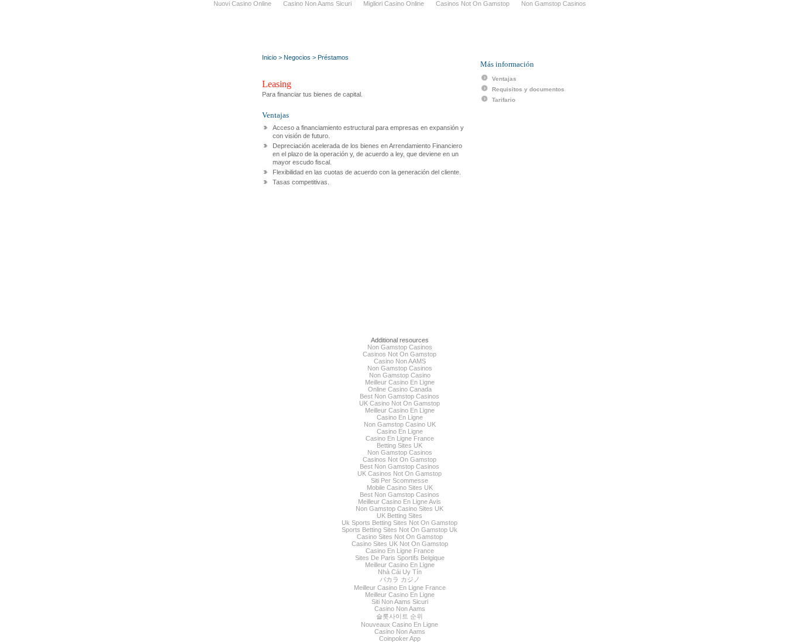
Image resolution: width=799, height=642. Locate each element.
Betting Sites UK (399, 445)
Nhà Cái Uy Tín (400, 571)
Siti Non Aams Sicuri (399, 601)
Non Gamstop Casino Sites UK (399, 508)
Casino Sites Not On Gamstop (400, 536)
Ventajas (504, 78)
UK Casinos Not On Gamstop (399, 473)
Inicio (269, 57)
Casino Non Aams (399, 608)
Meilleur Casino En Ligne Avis (399, 501)
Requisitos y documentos (528, 89)
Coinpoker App (400, 638)
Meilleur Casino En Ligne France (400, 587)
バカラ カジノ (400, 579)
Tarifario (503, 100)
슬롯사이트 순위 (399, 616)
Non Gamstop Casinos (399, 347)
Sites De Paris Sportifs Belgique (400, 557)
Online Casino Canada (400, 389)
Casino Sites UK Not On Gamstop (400, 543)
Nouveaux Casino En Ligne (399, 624)
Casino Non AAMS (400, 361)
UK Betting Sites (399, 515)
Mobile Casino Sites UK (400, 487)
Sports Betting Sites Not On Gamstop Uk (399, 529)
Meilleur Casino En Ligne (400, 382)
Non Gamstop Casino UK (400, 424)
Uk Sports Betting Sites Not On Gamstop (399, 522)
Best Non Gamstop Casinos (399, 396)
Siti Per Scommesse (399, 480)
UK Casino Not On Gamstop (399, 403)
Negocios (297, 57)
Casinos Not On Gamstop (399, 354)
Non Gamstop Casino (400, 375)
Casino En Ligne (400, 417)
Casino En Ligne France (400, 438)
